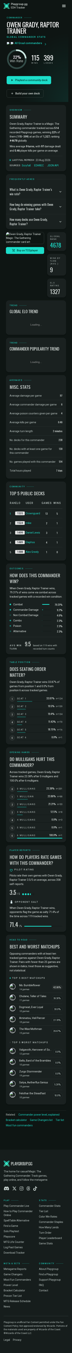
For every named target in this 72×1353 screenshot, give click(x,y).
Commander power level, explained (38, 1114)
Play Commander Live (16, 1205)
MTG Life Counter (14, 1241)
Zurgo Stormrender (30, 1071)
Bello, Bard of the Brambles (35, 1060)
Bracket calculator (16, 1120)
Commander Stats (50, 1205)
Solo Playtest (11, 1231)
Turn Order (45, 1232)
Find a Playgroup (48, 1274)
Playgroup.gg (19, 4)
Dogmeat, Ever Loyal (31, 1007)
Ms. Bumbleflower (29, 985)
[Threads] (28, 1189)
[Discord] (6, 1189)
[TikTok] (35, 1189)
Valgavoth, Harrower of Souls (35, 1049)
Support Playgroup (50, 1279)
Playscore (9, 1236)
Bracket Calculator (14, 1290)
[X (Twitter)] (14, 1189)
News (7, 1306)
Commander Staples (51, 1221)
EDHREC (39, 165)
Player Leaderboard (50, 1238)
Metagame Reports (15, 1269)
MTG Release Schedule (17, 1301)
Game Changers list (41, 1120)
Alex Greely (32, 551)
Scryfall (26, 165)
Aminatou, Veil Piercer (32, 1018)
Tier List (43, 1211)
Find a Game (11, 1225)
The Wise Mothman (30, 1028)
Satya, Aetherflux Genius (33, 1082)
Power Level (11, 1285)
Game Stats (46, 1243)
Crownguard (33, 513)
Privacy (17, 1339)
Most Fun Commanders (17, 1279)
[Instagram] (21, 1189)
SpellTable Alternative (16, 1220)
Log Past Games (13, 1247)
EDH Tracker (18, 7)
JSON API (53, 165)
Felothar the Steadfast (32, 1093)
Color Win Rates (48, 1216)
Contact (43, 1290)
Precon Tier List (13, 1295)
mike (28, 523)
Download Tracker (14, 1252)
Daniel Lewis (33, 532)
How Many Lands (49, 1227)
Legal (7, 1339)
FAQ (41, 1285)
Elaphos (30, 542)
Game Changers (13, 1274)
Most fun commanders (19, 1125)
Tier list (60, 1120)
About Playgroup (49, 1269)
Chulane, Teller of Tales (32, 996)
